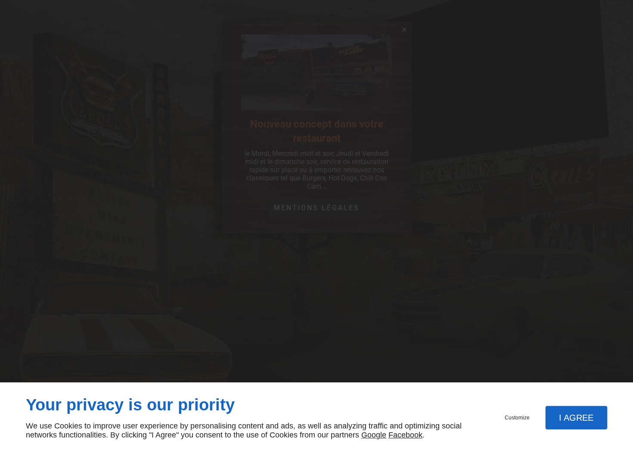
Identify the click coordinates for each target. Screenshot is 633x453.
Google (373, 435)
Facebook (405, 435)
